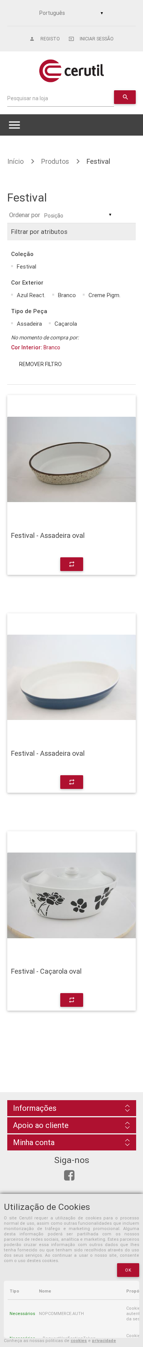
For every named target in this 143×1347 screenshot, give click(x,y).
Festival (98, 161)
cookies (79, 1340)
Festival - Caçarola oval (46, 971)
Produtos (55, 161)
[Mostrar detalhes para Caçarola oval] (71, 895)
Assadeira (29, 323)
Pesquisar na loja (27, 98)
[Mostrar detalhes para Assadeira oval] (71, 459)
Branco (67, 295)
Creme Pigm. (104, 295)
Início (15, 161)
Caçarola (66, 323)
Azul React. (31, 295)
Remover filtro (40, 364)
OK (128, 1270)
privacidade (104, 1340)
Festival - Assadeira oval (48, 535)
